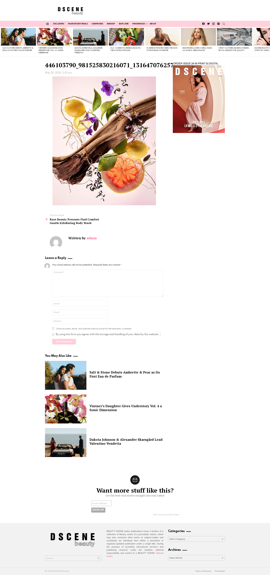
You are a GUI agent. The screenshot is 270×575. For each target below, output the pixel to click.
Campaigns (97, 24)
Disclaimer (220, 571)
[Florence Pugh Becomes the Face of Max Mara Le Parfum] (162, 36)
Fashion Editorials (78, 24)
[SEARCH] (223, 23)
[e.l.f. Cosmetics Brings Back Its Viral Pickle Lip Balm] (126, 36)
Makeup (111, 24)
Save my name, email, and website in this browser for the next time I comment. (94, 329)
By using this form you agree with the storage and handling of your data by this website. (108, 334)
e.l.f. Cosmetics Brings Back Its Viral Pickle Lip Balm (125, 49)
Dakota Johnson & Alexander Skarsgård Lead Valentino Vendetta (88, 50)
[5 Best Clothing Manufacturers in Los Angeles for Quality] (234, 36)
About (153, 24)
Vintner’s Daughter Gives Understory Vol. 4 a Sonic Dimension (51, 50)
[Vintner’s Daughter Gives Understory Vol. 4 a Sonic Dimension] (54, 36)
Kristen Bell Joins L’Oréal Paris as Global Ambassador (197, 49)
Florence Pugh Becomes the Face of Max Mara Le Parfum (162, 49)
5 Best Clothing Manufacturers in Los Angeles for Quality (233, 49)
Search (99, 558)
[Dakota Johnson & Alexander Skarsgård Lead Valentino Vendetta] (90, 36)
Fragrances (138, 24)
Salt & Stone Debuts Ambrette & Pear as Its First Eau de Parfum (17, 49)
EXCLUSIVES (58, 24)
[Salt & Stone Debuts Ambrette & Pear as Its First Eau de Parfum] (18, 36)
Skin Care (124, 24)
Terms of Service (203, 571)
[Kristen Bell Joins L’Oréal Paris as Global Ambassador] (198, 36)
